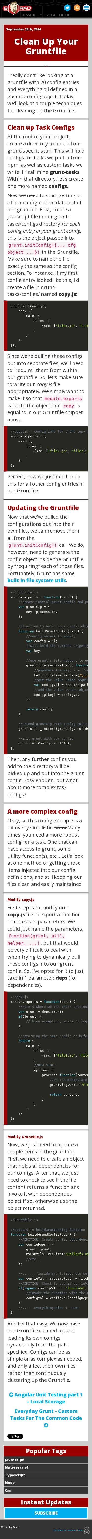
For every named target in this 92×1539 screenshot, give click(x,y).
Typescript (15, 1475)
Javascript (14, 1459)
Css (8, 1490)
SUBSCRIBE (57, 1514)
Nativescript (17, 1467)
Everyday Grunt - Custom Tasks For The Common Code (46, 1418)
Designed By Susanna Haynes (69, 1530)
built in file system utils (36, 580)
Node (10, 1482)
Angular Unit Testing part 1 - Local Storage (48, 1398)
